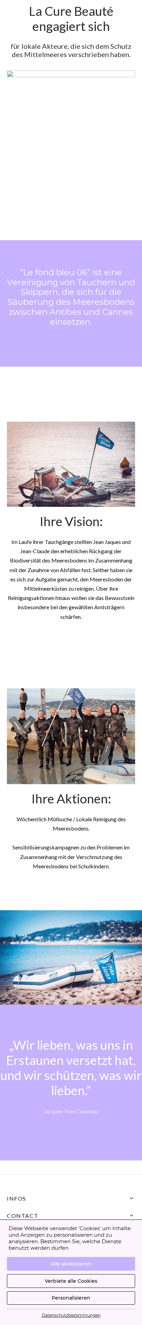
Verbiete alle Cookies (71, 1281)
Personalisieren (71, 1298)
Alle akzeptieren (71, 1264)
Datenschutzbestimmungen (71, 1315)
